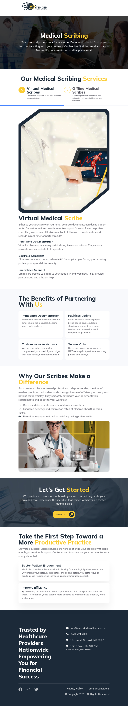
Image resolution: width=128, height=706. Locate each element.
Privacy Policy (75, 688)
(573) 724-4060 (78, 634)
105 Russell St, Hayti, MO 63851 (87, 640)
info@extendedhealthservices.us (88, 628)
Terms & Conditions (98, 688)
